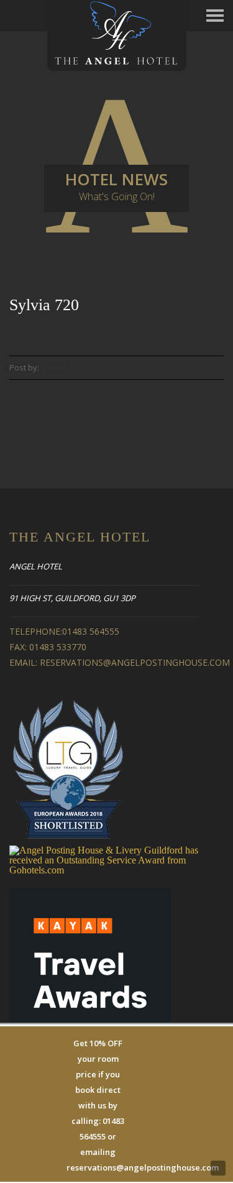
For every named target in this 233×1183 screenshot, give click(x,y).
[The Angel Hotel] (116, 34)
